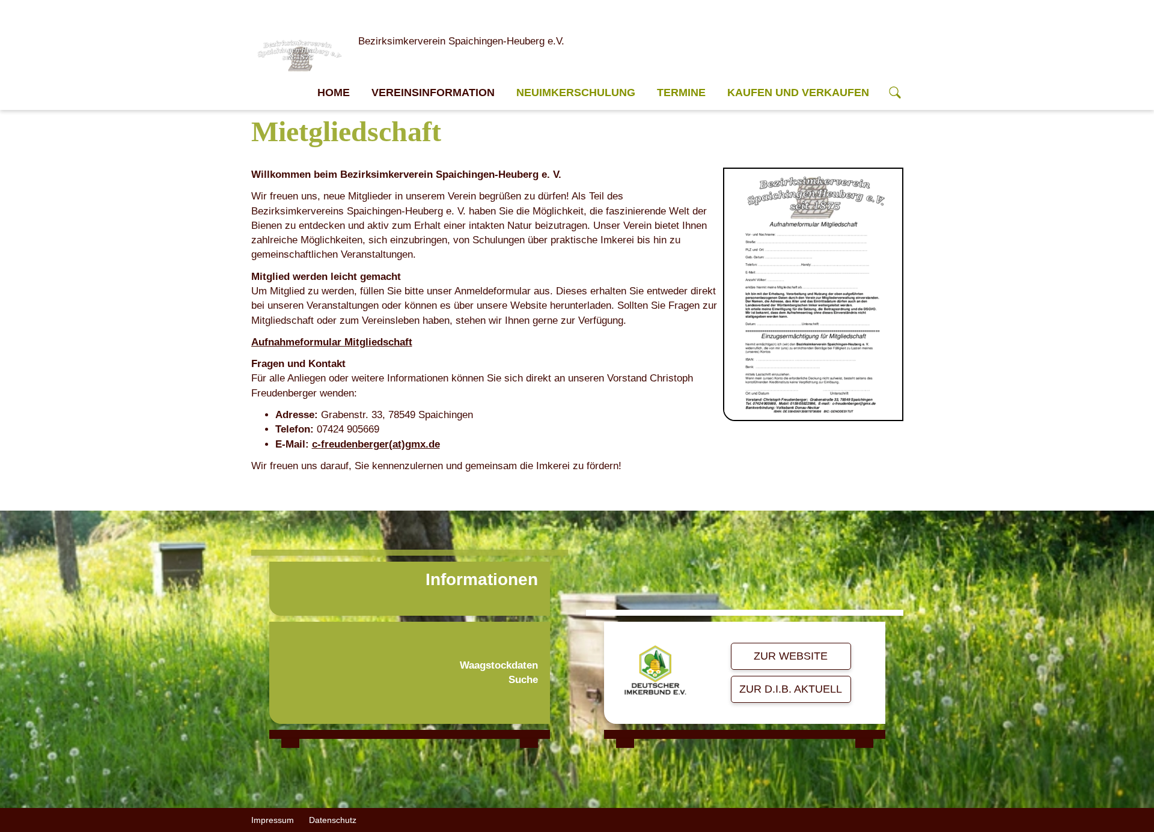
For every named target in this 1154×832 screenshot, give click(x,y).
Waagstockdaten (499, 665)
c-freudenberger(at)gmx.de (376, 444)
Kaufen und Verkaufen (798, 93)
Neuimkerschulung (575, 93)
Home (333, 93)
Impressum (272, 820)
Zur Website (791, 656)
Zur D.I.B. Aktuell (790, 689)
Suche (523, 679)
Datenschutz (332, 820)
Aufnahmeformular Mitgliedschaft (331, 342)
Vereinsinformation (433, 93)
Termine (681, 93)
